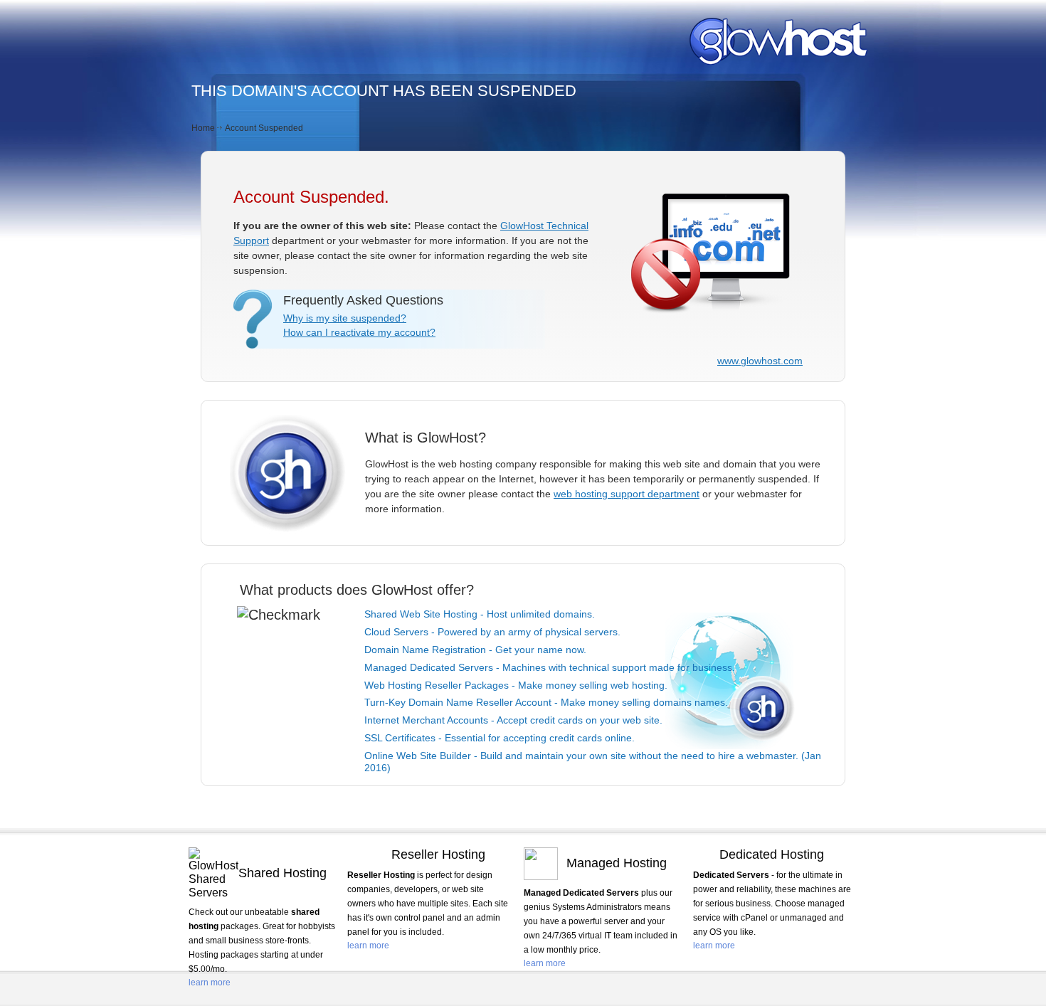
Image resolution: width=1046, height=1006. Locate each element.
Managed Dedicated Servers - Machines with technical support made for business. (549, 667)
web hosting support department (626, 493)
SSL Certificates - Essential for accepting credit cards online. (499, 737)
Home (203, 128)
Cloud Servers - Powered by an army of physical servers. (492, 631)
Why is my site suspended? (344, 318)
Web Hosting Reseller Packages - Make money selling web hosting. (515, 685)
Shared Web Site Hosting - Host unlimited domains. (479, 614)
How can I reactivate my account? (359, 332)
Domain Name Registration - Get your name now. (475, 649)
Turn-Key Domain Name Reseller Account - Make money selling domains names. (546, 702)
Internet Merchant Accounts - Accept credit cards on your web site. (513, 720)
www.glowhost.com (760, 360)
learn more (210, 983)
